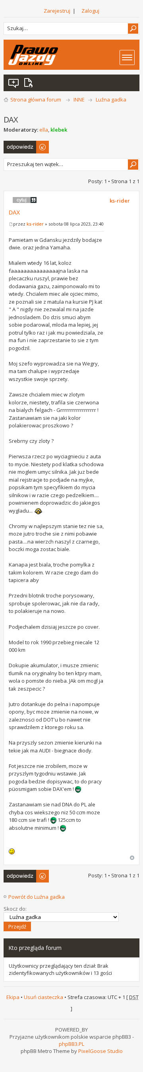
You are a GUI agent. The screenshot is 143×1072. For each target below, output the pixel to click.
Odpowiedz (17, 144)
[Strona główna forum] (33, 55)
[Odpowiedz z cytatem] (25, 200)
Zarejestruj (57, 10)
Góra (132, 858)
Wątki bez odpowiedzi (13, 82)
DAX (14, 212)
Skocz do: (15, 908)
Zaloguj (90, 10)
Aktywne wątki (29, 82)
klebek (58, 129)
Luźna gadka (111, 99)
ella (43, 129)
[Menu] (127, 57)
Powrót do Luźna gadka (36, 896)
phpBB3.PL (71, 1043)
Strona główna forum (35, 99)
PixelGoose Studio (100, 1051)
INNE (79, 99)
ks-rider (35, 224)
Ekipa (12, 997)
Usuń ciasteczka (43, 997)
